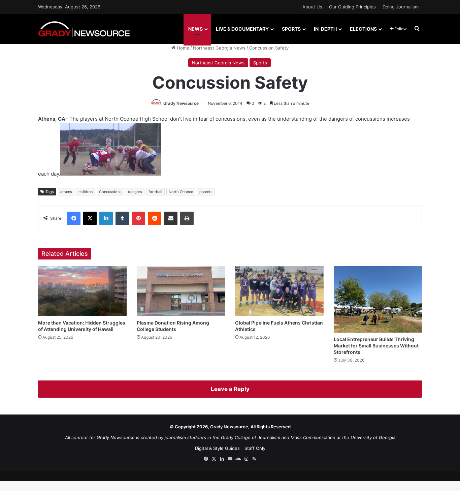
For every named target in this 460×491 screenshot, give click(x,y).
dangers (135, 191)
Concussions (110, 191)
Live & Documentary (242, 29)
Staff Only (254, 448)
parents (205, 191)
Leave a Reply (230, 389)
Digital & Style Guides (217, 448)
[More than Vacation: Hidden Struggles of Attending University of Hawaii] (82, 291)
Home (182, 48)
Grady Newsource (181, 103)
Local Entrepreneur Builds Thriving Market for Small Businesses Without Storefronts (376, 345)
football (155, 191)
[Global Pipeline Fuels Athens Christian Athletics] (279, 291)
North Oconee (181, 191)
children (85, 191)
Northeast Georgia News (219, 48)
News (195, 29)
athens (66, 191)
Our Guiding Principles (352, 6)
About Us (312, 6)
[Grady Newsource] (84, 29)
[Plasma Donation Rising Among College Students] (181, 291)
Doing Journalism (401, 6)
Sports (291, 29)
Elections (363, 29)
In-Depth (325, 29)
